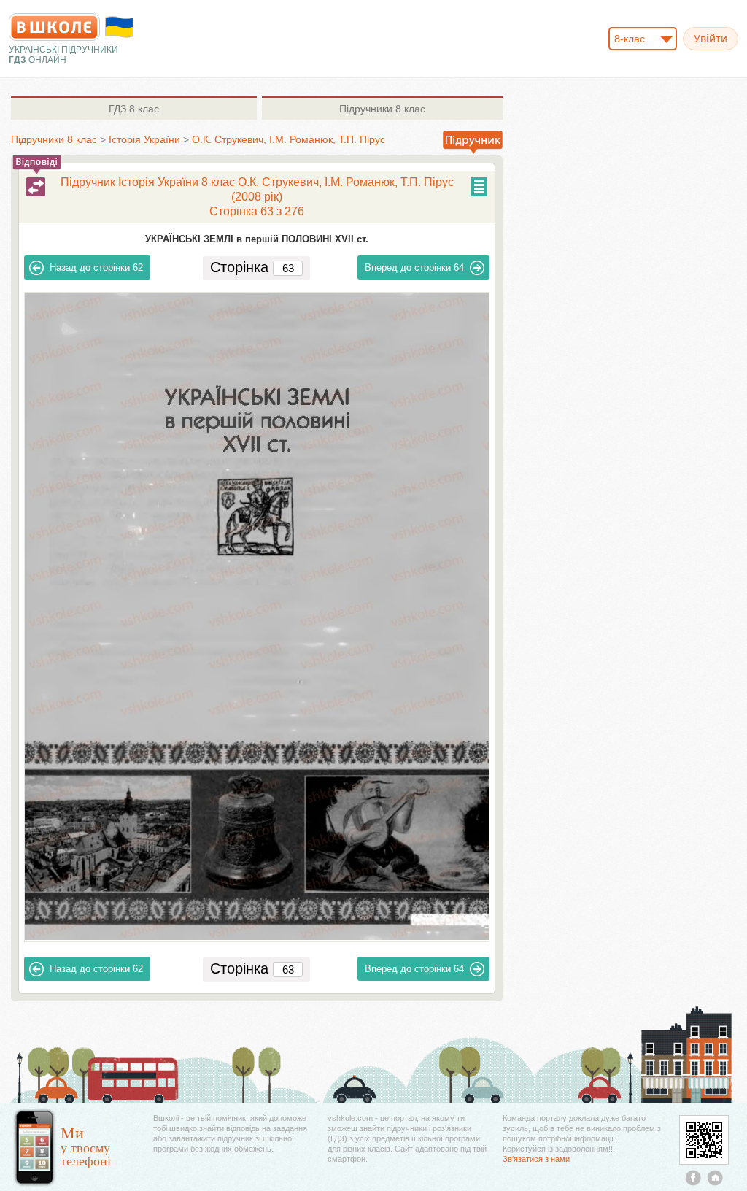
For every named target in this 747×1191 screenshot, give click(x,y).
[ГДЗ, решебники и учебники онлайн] (54, 27)
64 (414, 267)
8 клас (134, 109)
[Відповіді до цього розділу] (35, 186)
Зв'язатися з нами (536, 1159)
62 (96, 267)
